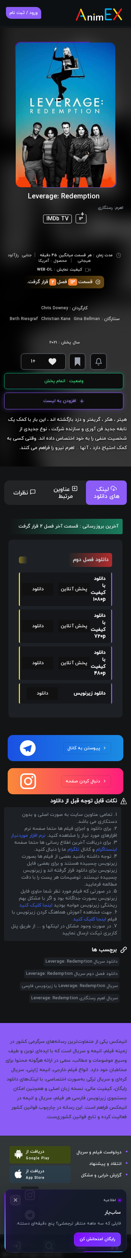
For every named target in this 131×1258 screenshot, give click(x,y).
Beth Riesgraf (24, 319)
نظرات (21, 493)
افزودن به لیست (59, 401)
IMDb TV (57, 219)
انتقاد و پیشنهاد (105, 1164)
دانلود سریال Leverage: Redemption (81, 961)
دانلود (38, 589)
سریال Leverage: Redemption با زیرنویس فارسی (70, 986)
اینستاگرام (106, 849)
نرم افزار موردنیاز (28, 835)
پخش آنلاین (74, 589)
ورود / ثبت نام (23, 13)
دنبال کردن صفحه (83, 781)
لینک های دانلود (106, 493)
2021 (53, 342)
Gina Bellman (87, 319)
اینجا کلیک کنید (35, 905)
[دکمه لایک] (52, 361)
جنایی (26, 255)
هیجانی (84, 261)
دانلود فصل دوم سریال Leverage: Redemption (72, 974)
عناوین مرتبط (63, 493)
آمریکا (43, 261)
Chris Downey (54, 308)
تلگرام (73, 849)
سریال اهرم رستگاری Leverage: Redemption (74, 998)
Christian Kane (56, 319)
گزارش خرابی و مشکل (101, 1175)
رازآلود (13, 255)
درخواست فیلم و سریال (99, 1152)
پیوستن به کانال (83, 748)
